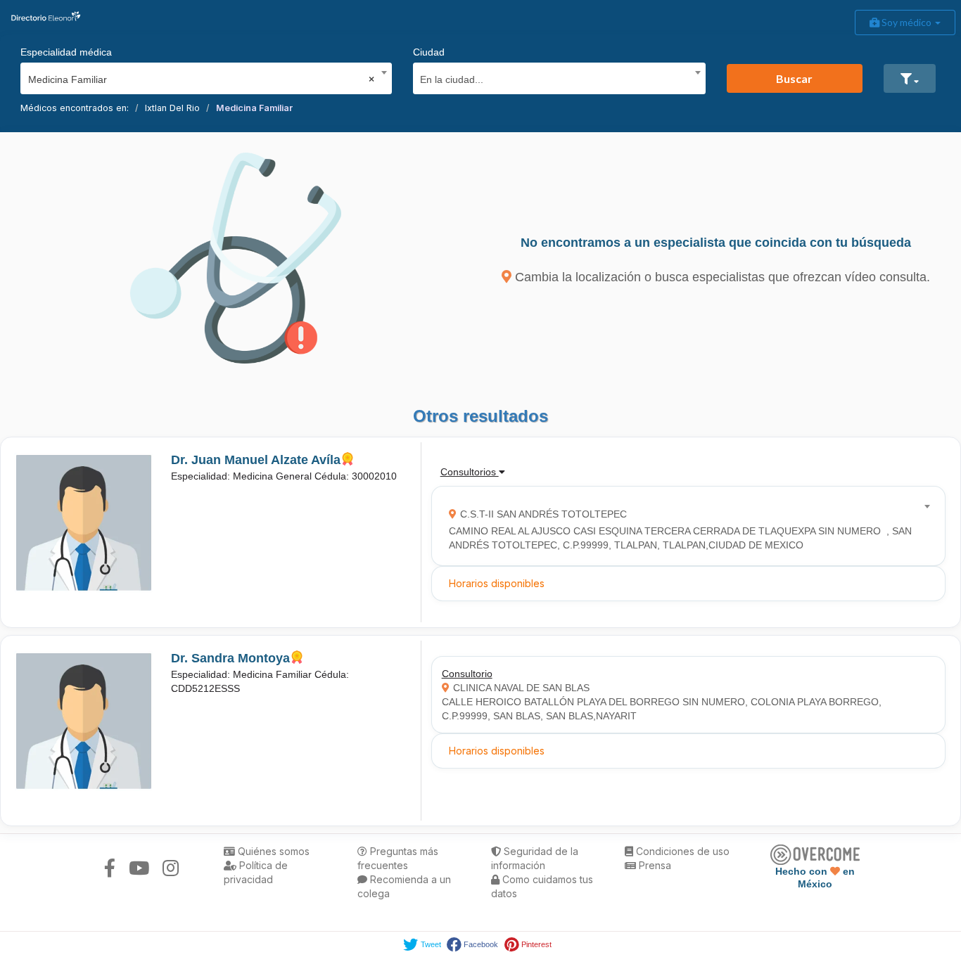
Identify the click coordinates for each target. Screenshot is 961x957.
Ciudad (429, 52)
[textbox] (554, 77)
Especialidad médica (66, 52)
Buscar (794, 78)
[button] (910, 78)
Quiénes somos (272, 851)
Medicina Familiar (254, 108)
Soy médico (906, 22)
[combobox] (201, 76)
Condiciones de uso (681, 851)
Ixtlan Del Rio (172, 108)
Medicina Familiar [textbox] (201, 79)
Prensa (653, 865)
